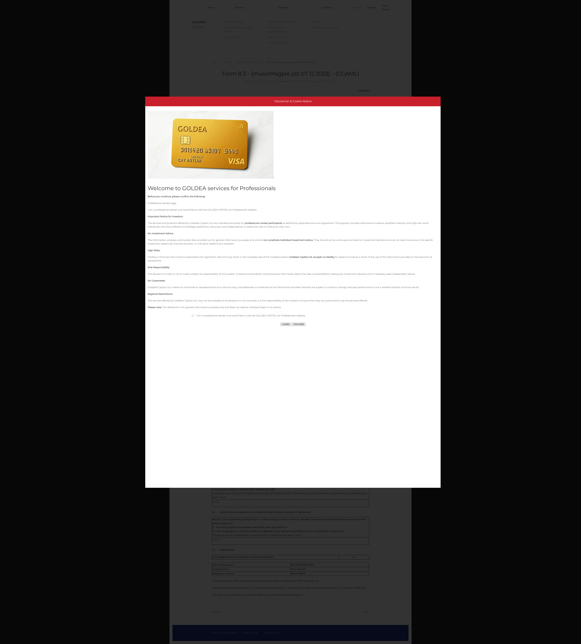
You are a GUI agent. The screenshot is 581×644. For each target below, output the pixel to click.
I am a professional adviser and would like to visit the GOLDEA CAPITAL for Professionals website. (250, 315)
